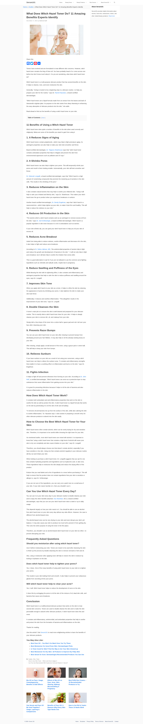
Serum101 (30, 2)
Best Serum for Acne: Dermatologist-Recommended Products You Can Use (57, 654)
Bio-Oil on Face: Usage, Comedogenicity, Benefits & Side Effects (34, 682)
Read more (112, 16)
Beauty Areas (68, 2)
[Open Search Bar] (114, 2)
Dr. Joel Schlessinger (43, 221)
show (43, 117)
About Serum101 (105, 2)
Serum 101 (31, 721)
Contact (116, 721)
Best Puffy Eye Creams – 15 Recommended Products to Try (77, 682)
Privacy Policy (90, 721)
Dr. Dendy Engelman (59, 202)
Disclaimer (82, 721)
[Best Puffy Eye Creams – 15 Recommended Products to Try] (78, 676)
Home (60, 2)
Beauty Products (81, 2)
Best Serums (93, 2)
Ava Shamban (58, 499)
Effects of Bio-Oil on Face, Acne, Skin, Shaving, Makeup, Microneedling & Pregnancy (55, 684)
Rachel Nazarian (60, 93)
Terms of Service (99, 721)
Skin (34, 659)
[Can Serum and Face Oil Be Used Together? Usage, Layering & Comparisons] (35, 701)
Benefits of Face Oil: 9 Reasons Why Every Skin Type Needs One (56, 707)
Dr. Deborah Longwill (33, 176)
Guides (31, 7)
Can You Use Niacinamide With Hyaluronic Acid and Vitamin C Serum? (48, 663)
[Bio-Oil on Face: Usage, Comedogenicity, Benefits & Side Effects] (35, 676)
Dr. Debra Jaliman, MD (42, 249)
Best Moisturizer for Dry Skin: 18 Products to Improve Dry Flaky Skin (55, 652)
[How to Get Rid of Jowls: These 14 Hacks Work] (78, 701)
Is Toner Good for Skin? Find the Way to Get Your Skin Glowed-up (54, 649)
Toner (37, 659)
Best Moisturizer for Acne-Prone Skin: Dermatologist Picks (52, 646)
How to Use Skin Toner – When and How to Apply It (42, 661)
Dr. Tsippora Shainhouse (54, 150)
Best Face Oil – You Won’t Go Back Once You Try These (51, 643)
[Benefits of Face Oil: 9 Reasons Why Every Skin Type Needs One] (57, 701)
